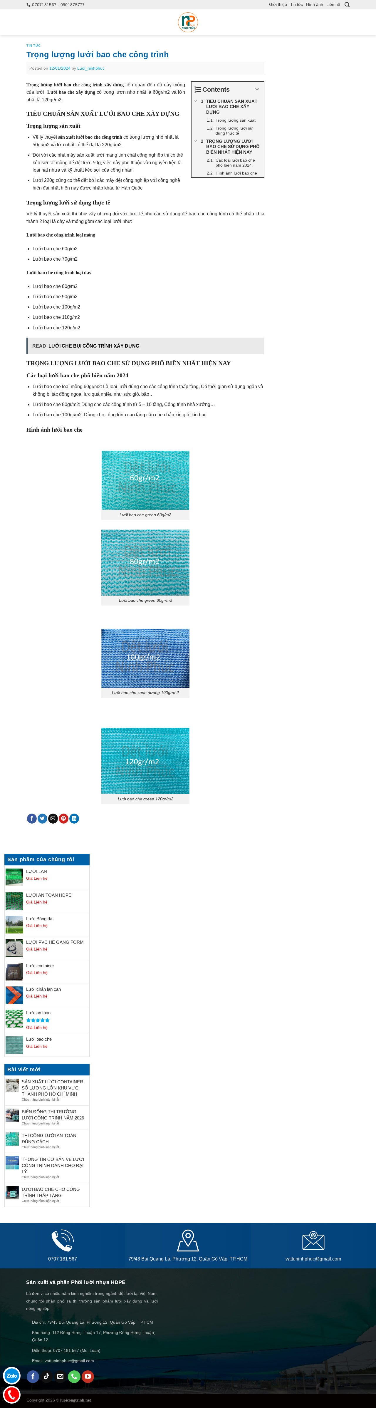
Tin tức (296, 4)
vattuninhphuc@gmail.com (313, 1258)
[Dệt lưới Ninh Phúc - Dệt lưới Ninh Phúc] (188, 22)
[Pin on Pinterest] (63, 819)
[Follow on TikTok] (46, 1376)
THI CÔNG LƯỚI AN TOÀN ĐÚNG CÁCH (49, 1138)
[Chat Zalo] (12, 1375)
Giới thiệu (278, 4)
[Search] (347, 4)
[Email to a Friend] (53, 819)
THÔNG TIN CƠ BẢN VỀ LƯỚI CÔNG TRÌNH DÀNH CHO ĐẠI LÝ (53, 1165)
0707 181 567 (62, 1258)
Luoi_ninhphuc (91, 68)
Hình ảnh (314, 4)
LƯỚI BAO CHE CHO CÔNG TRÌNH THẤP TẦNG (51, 1192)
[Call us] (74, 1376)
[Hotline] (12, 1395)
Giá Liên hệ (37, 878)
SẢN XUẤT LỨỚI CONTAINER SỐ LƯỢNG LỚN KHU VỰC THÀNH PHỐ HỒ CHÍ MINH (52, 1088)
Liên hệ (333, 4)
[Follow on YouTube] (88, 1376)
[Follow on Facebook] (33, 1376)
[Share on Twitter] (42, 819)
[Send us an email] (60, 1376)
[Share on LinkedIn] (74, 819)
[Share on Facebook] (32, 819)
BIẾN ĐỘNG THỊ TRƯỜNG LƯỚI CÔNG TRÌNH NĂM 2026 (53, 1114)
